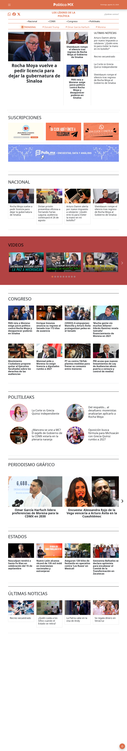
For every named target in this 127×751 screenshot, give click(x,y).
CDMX (52, 21)
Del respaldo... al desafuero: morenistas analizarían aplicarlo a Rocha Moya (102, 412)
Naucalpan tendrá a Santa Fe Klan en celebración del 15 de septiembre (20, 564)
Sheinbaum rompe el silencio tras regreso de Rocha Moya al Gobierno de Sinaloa (77, 52)
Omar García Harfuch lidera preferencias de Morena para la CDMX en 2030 (35, 513)
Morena (102, 27)
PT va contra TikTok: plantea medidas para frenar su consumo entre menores (77, 364)
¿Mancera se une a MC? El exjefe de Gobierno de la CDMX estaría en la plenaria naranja (47, 434)
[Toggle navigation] (9, 4)
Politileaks (95, 21)
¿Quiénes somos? (111, 14)
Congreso (72, 21)
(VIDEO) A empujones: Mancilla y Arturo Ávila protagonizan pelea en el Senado (78, 326)
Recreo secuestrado (104, 56)
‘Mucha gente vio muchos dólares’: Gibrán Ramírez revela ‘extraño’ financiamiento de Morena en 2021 (105, 329)
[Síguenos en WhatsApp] (9, 14)
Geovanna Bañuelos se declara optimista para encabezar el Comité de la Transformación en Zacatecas (106, 567)
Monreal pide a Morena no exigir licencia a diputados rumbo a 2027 (47, 364)
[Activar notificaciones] (122, 746)
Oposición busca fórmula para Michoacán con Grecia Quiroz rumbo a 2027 (103, 434)
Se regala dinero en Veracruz (105, 619)
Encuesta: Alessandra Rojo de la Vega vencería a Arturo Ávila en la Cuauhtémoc (92, 513)
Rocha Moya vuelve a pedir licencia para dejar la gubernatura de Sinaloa (34, 73)
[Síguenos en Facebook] (14, 14)
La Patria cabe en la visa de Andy (76, 619)
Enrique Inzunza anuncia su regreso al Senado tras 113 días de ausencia (48, 326)
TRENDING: (30, 27)
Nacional (32, 21)
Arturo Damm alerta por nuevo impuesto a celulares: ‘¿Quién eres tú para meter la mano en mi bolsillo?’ (106, 43)
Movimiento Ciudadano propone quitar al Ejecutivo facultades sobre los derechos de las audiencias (19, 367)
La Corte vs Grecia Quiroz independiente (105, 65)
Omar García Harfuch (78, 27)
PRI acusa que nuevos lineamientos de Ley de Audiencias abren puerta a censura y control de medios (105, 366)
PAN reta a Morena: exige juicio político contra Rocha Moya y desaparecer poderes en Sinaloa (77, 88)
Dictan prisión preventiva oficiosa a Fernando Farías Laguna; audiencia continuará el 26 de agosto (49, 213)
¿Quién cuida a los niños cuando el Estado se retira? (47, 620)
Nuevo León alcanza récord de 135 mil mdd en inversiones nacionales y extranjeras (49, 566)
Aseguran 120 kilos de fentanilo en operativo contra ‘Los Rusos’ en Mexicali (77, 564)
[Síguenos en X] (19, 14)
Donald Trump (51, 27)
